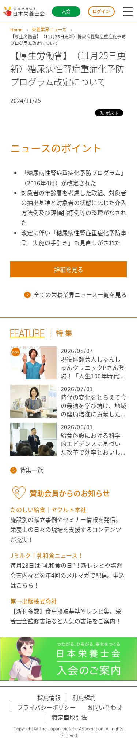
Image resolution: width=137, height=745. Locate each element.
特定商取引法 (69, 717)
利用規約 (84, 697)
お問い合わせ (104, 707)
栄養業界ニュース (49, 29)
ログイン (101, 11)
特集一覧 (31, 470)
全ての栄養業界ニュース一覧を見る (80, 294)
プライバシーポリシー (46, 707)
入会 (66, 11)
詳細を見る (68, 269)
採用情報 (49, 697)
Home (16, 29)
